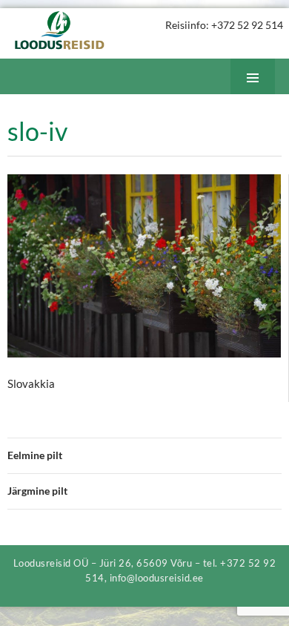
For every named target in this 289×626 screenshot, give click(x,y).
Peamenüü (264, 93)
